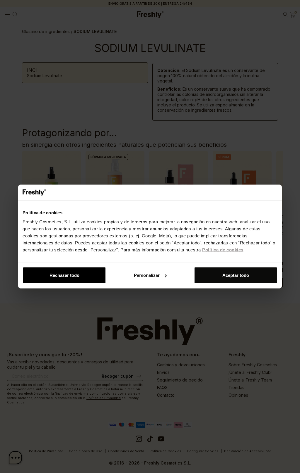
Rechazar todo (64, 275)
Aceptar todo (235, 275)
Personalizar (147, 275)
